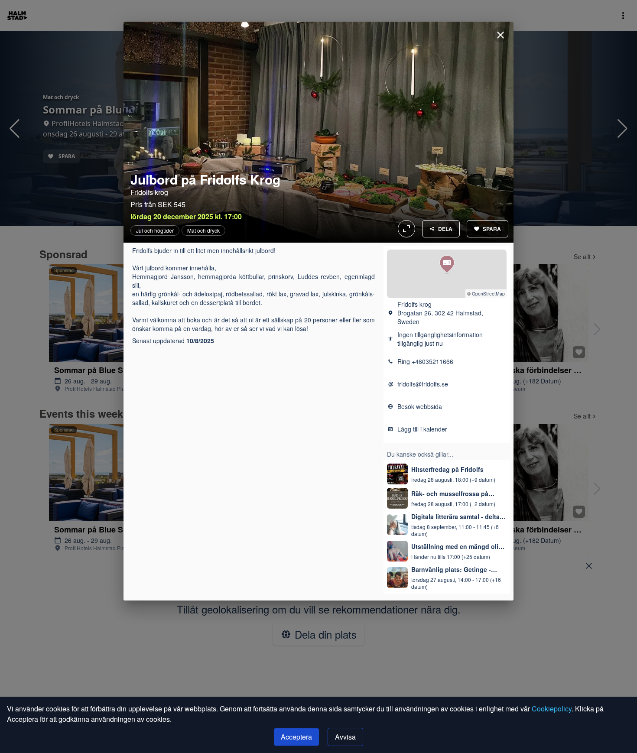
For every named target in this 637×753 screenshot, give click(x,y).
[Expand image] (319, 132)
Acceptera (296, 737)
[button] (447, 264)
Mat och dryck (203, 230)
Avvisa (345, 737)
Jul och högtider (155, 230)
